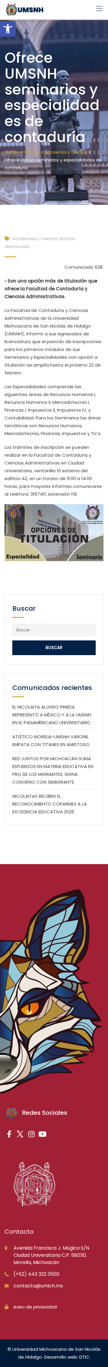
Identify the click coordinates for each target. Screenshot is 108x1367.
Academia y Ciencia (35, 238)
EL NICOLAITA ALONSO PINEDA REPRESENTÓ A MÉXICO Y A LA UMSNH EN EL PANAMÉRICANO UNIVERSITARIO (51, 715)
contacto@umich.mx (38, 1285)
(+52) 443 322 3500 (36, 1274)
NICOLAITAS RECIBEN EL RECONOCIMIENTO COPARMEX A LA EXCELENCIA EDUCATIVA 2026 (49, 804)
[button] (8, 29)
